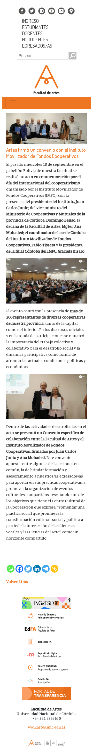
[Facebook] (19, 569)
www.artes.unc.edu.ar (46, 727)
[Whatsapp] (10, 569)
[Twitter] (28, 569)
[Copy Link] (54, 569)
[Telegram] (46, 569)
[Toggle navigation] (12, 103)
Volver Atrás (17, 581)
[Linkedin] (37, 569)
